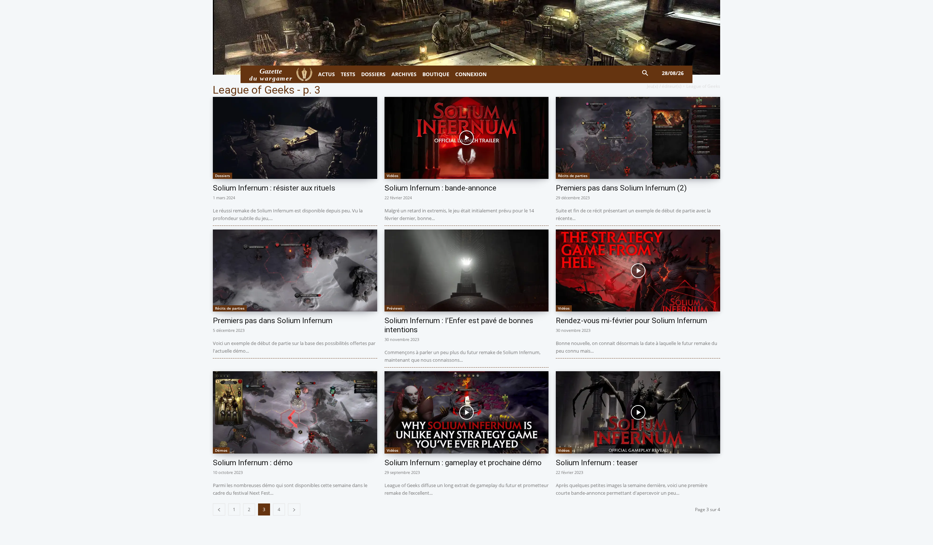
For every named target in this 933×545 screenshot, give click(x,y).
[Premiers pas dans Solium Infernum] (295, 270)
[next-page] (294, 509)
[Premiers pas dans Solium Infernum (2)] (638, 138)
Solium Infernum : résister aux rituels (274, 188)
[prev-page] (219, 509)
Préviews (394, 308)
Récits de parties (572, 175)
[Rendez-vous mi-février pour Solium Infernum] (638, 270)
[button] (645, 73)
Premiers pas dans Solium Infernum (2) (621, 188)
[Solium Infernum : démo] (295, 412)
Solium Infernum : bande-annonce (440, 188)
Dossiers (222, 175)
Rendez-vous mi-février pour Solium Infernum (631, 320)
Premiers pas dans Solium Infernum (272, 320)
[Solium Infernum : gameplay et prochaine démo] (466, 412)
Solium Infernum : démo (253, 462)
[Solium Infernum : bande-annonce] (466, 138)
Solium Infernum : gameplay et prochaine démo (463, 462)
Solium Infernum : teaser (597, 462)
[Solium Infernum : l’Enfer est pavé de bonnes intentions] (466, 270)
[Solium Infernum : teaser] (638, 412)
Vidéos (392, 175)
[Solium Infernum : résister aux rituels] (295, 138)
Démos (221, 450)
